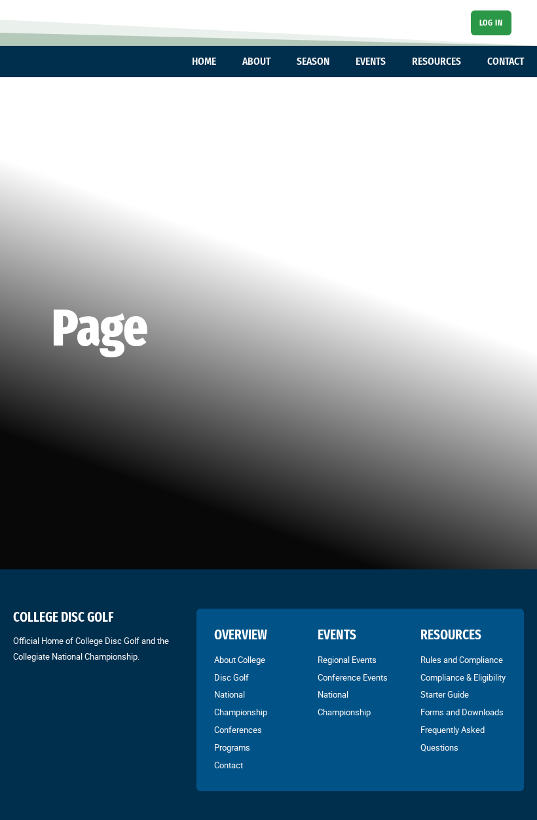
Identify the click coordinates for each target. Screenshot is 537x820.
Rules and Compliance (461, 660)
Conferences (238, 730)
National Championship (240, 703)
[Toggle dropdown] (222, 61)
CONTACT (505, 60)
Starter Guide (444, 694)
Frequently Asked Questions (452, 738)
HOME (204, 60)
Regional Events (347, 660)
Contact (228, 765)
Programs (232, 747)
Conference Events (353, 677)
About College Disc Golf (239, 668)
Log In (490, 22)
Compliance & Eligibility (463, 677)
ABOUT (256, 60)
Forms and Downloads (462, 712)
